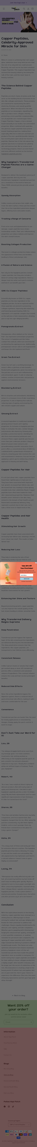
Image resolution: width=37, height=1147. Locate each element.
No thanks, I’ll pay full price (27, 581)
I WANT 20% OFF (26, 578)
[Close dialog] (36, 562)
